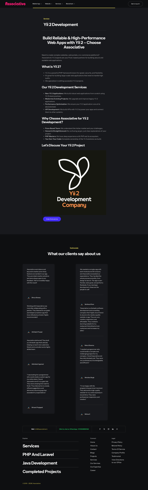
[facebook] (100, 429)
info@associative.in (41, 429)
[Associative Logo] (15, 3)
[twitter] (104, 429)
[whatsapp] (117, 429)
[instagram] (108, 429)
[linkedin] (113, 429)
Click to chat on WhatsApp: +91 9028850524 (74, 429)
